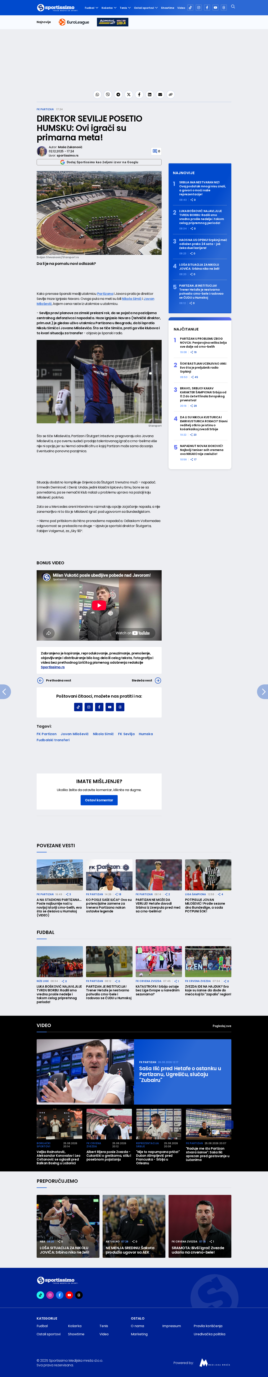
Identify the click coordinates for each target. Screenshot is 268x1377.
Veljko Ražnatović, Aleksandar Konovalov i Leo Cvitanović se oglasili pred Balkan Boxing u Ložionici (58, 1157)
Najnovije (44, 22)
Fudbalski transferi (53, 740)
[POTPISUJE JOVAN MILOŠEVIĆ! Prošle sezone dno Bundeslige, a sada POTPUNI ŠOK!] (208, 874)
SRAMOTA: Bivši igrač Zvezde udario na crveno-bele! (198, 1250)
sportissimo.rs (67, 155)
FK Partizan (45, 109)
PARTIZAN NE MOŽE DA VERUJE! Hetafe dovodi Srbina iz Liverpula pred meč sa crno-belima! (158, 905)
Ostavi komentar (99, 800)
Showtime (167, 7)
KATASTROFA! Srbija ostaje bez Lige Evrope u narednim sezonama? (158, 990)
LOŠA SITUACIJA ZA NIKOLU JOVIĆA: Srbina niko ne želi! (199, 267)
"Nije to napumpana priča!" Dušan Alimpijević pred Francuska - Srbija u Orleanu (158, 1157)
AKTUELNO (113, 1241)
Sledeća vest (142, 680)
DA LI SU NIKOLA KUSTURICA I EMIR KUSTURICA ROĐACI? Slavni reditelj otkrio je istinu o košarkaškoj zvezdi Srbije (204, 423)
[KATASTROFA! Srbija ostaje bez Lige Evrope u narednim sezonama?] (159, 961)
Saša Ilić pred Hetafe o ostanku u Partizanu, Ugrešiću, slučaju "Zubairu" (180, 1074)
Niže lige (43, 981)
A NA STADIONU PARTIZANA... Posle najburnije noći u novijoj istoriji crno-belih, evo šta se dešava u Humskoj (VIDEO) (59, 907)
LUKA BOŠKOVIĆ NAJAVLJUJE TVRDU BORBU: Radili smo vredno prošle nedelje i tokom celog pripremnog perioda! (201, 217)
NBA (42, 1241)
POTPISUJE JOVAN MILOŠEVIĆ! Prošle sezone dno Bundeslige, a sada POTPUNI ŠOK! (205, 905)
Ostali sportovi (144, 8)
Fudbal (89, 8)
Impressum (171, 1326)
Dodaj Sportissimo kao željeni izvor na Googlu (102, 162)
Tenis (123, 8)
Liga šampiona (195, 894)
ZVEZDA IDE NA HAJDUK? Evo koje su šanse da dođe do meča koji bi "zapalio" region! (208, 990)
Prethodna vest (58, 680)
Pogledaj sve (222, 1026)
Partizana (105, 293)
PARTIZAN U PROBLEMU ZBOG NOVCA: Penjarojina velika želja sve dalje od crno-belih (203, 343)
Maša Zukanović (70, 147)
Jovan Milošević (75, 734)
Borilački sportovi (43, 1145)
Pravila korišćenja (208, 1326)
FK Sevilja (126, 734)
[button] (229, 1125)
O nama (137, 1326)
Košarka (107, 8)
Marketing (139, 1334)
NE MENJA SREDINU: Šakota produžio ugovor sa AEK (130, 1250)
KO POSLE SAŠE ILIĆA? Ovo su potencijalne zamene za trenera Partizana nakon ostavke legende (108, 905)
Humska (146, 734)
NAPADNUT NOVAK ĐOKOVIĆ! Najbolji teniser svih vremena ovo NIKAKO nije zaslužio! (201, 450)
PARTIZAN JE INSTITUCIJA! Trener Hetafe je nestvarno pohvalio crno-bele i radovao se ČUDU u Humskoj (201, 292)
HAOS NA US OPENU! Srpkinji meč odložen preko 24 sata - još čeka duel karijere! (203, 244)
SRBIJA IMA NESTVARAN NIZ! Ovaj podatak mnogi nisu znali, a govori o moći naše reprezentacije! (202, 188)
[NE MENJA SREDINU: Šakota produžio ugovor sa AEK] (134, 1226)
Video (181, 7)
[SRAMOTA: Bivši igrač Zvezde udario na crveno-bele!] (200, 1226)
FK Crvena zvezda (148, 981)
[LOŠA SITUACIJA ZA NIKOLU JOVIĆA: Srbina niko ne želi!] (68, 1226)
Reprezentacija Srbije (147, 1145)
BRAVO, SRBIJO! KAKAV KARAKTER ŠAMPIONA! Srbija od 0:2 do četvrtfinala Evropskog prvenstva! (203, 394)
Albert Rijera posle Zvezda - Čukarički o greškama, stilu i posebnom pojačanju (108, 1155)
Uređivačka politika (209, 1334)
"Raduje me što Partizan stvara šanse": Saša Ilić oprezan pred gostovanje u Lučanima (207, 1154)
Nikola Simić (132, 298)
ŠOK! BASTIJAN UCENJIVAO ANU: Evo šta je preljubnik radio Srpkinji (203, 368)
